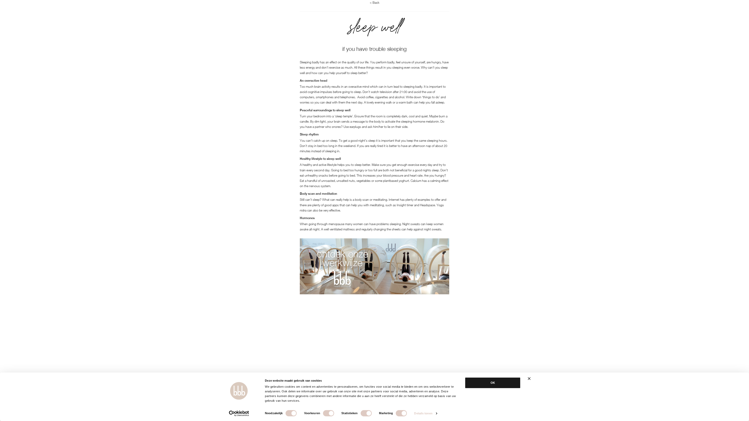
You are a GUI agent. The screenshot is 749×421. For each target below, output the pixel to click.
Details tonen (423, 413)
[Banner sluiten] (529, 378)
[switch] (328, 413)
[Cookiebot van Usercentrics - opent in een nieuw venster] (239, 413)
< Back (374, 2)
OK (493, 382)
